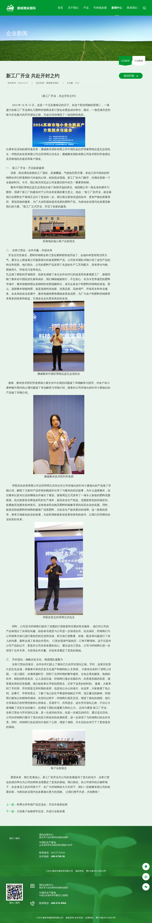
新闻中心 (116, 7)
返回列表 (129, 75)
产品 (86, 7)
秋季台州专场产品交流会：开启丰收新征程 (42, 804)
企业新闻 (125, 61)
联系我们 (132, 7)
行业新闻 (139, 61)
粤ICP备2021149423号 (96, 871)
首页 (60, 7)
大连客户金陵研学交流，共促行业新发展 (41, 811)
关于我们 (73, 7)
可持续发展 (100, 7)
